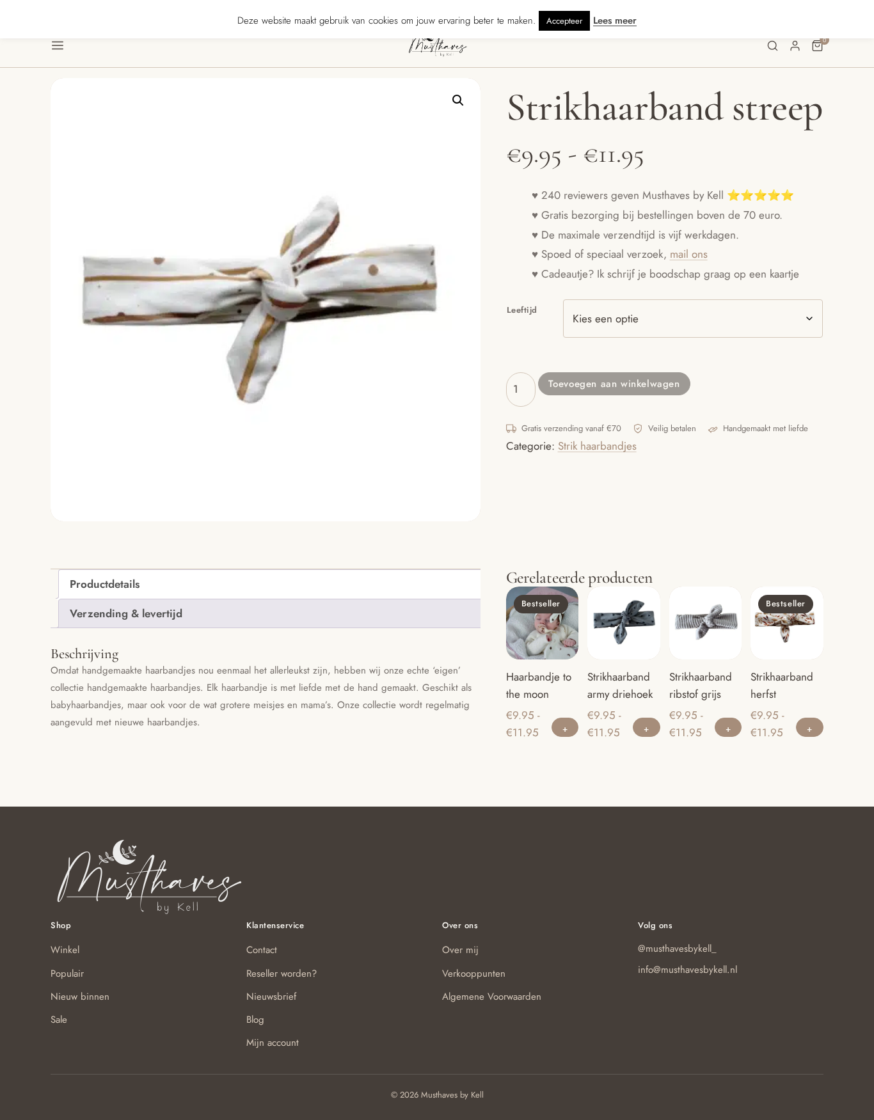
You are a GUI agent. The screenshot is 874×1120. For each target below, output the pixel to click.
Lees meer (615, 20)
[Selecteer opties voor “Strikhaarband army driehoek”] (646, 727)
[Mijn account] (795, 46)
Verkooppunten (473, 973)
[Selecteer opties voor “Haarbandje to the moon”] (565, 727)
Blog (255, 1020)
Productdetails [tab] (104, 584)
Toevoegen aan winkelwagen (614, 384)
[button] (229, 45)
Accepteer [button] (564, 21)
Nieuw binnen (80, 997)
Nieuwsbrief (271, 997)
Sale (59, 1020)
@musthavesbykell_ (677, 949)
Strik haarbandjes (597, 446)
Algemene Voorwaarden (491, 997)
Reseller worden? (281, 973)
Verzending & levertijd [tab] (126, 613)
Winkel (65, 950)
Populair (67, 973)
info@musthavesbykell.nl (687, 970)
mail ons (689, 254)
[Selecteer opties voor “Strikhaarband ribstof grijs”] (728, 727)
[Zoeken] (773, 46)
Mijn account (272, 1043)
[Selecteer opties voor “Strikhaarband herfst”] (809, 727)
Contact (261, 950)
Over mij (460, 950)
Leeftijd (522, 310)
